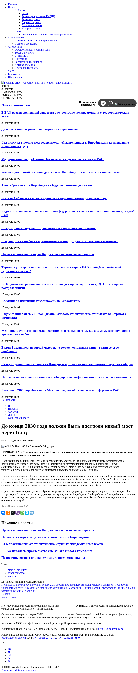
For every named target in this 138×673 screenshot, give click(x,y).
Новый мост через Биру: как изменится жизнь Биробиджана (45, 537)
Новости (13, 408)
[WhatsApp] (22, 513)
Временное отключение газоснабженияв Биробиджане (41, 301)
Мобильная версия (25, 670)
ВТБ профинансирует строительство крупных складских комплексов (52, 544)
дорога (12, 576)
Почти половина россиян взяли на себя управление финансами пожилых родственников (66, 377)
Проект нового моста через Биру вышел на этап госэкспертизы (47, 254)
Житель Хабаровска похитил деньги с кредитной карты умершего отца (54, 198)
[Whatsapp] (9, 658)
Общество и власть (19, 417)
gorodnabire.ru (67, 605)
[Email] (9, 661)
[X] (13, 513)
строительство (16, 572)
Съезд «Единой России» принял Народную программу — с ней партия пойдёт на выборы (67, 364)
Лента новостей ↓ (17, 105)
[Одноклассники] (8, 513)
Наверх (5, 593)
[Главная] (9, 405)
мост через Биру (17, 569)
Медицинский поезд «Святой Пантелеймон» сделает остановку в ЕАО (52, 159)
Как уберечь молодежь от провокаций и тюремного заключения (48, 228)
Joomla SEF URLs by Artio (8, 597)
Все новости (8, 399)
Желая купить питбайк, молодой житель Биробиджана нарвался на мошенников (60, 172)
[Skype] (27, 513)
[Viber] (17, 513)
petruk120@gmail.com (110, 628)
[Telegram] (32, 513)
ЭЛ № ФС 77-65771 (54, 614)
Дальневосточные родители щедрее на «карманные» (39, 129)
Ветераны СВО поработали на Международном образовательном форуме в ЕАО (60, 390)
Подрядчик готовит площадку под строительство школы (43, 557)
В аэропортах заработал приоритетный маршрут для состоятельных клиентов (59, 241)
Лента (11, 414)
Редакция (6, 670)
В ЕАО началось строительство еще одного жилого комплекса (47, 551)
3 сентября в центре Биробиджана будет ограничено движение (46, 185)
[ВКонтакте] (3, 513)
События (13, 411)
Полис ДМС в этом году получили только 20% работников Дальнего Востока (46, 584)
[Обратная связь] (9, 655)
